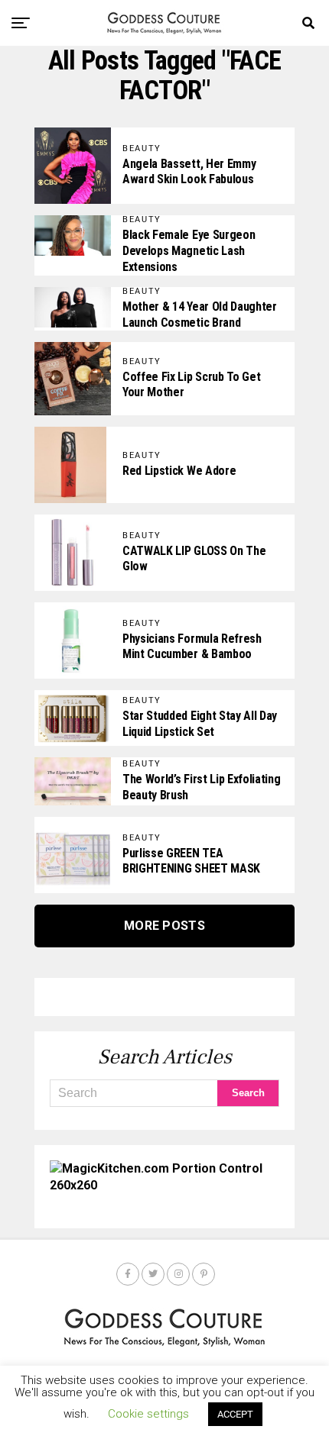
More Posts (164, 925)
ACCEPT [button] (235, 1414)
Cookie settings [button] (148, 1414)
